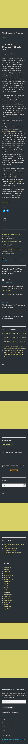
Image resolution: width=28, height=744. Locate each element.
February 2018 (8, 594)
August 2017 (7, 606)
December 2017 (8, 598)
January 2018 (7, 596)
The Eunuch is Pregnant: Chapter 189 (11, 234)
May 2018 (6, 588)
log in (9, 294)
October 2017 (7, 602)
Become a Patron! (7, 444)
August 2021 (7, 567)
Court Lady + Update (10, 550)
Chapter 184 (5, 202)
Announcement (8, 555)
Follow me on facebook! (12, 453)
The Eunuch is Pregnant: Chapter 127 (11, 241)
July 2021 (6, 569)
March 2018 (7, 592)
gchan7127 (6, 259)
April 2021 (7, 571)
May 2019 (6, 573)
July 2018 (6, 583)
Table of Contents (7, 723)
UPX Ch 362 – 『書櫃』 (10, 333)
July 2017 (6, 609)
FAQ (3, 730)
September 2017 (8, 604)
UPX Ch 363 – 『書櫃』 (10, 337)
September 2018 (8, 579)
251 (25, 348)
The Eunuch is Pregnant (13, 33)
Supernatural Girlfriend (9, 131)
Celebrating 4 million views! (12, 552)
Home (4, 719)
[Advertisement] (14, 14)
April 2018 (7, 590)
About (4, 726)
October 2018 (7, 577)
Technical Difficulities (10, 548)
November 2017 (8, 600)
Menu (4, 37)
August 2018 (7, 581)
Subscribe (8, 707)
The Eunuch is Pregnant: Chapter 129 (11, 249)
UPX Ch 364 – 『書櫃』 (10, 342)
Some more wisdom (16, 181)
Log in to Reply (6, 290)
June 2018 (6, 586)
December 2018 (8, 575)
